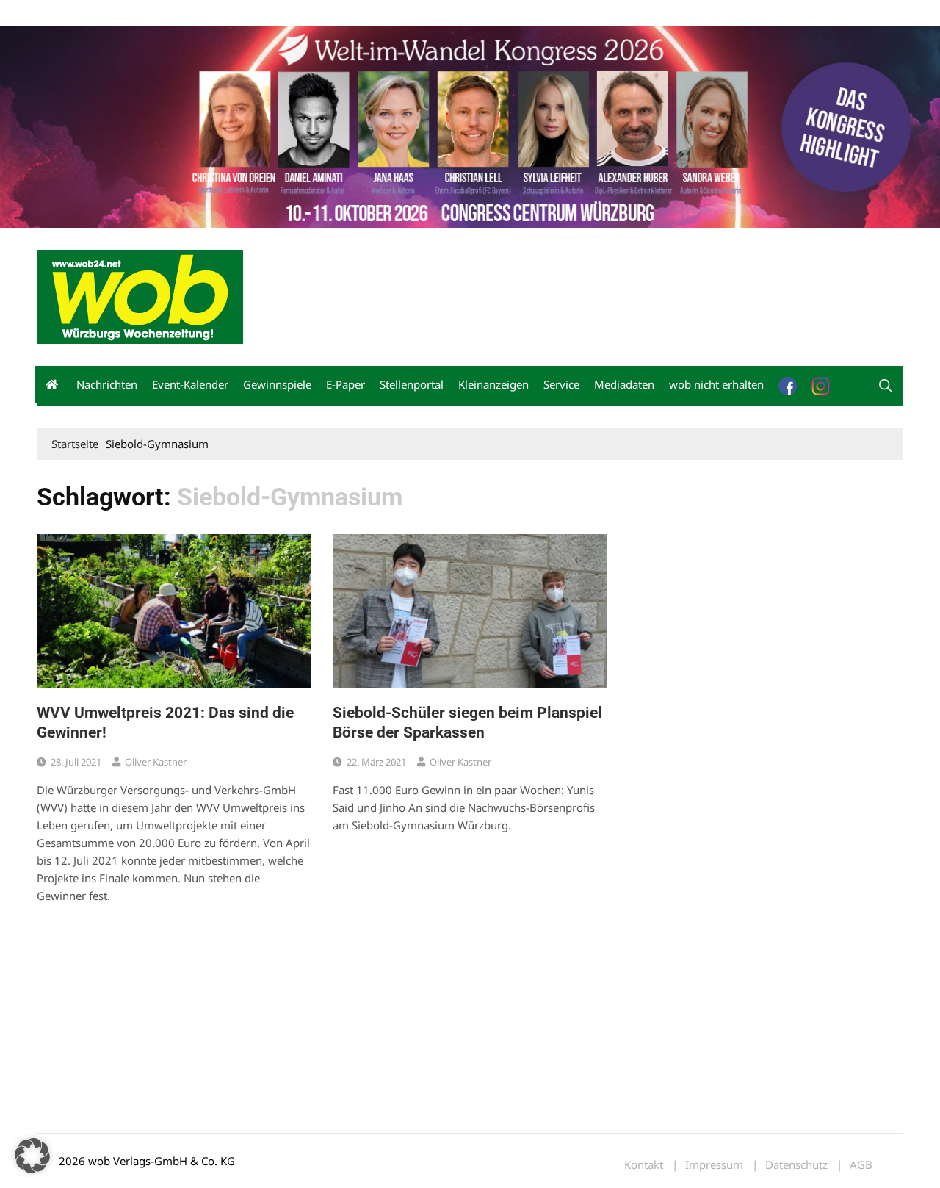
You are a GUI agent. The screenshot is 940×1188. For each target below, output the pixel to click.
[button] (885, 385)
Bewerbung (311, 13)
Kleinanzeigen (493, 384)
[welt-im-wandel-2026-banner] (470, 125)
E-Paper (345, 384)
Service (561, 384)
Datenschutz (796, 1164)
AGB (861, 1164)
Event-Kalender (190, 384)
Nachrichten (106, 384)
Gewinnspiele (277, 384)
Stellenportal (412, 384)
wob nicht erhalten (138, 13)
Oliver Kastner (156, 761)
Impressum (254, 13)
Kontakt (204, 13)
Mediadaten (63, 13)
